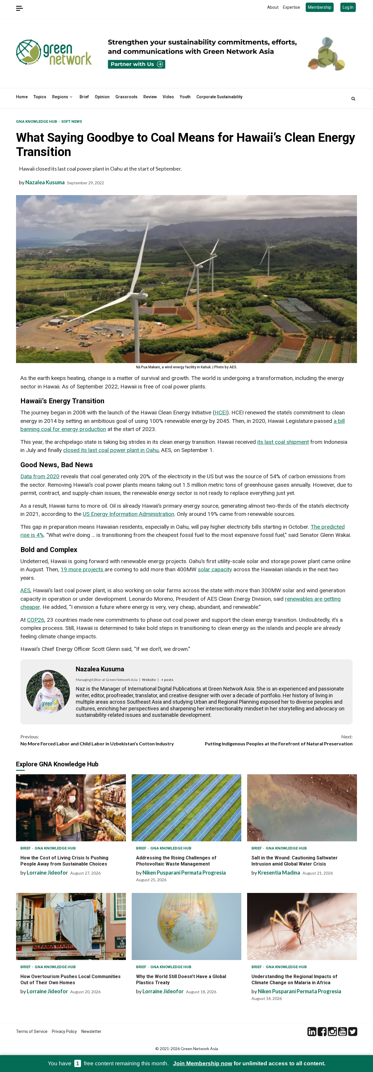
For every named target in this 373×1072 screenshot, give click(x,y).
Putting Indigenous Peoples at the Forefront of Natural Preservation (279, 740)
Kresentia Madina (279, 872)
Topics (40, 96)
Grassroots (126, 96)
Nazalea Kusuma (45, 182)
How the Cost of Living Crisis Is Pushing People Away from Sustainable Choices (71, 807)
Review (150, 96)
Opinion (102, 96)
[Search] (353, 98)
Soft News (71, 121)
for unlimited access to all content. (249, 1063)
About (273, 7)
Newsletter (91, 1031)
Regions (60, 96)
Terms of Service (31, 1031)
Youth (185, 96)
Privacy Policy (64, 1031)
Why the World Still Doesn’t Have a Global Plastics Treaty (187, 926)
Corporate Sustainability (219, 96)
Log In (348, 7)
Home (22, 96)
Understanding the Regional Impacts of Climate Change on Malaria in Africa (302, 926)
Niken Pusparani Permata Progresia (184, 872)
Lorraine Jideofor (47, 872)
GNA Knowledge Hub (37, 121)
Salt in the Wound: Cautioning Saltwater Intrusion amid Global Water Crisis (302, 807)
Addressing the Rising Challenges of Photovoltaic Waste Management (187, 807)
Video (168, 96)
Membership (319, 7)
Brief (84, 96)
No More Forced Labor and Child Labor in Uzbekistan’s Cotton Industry (97, 740)
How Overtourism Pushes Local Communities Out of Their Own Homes (71, 926)
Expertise (291, 7)
